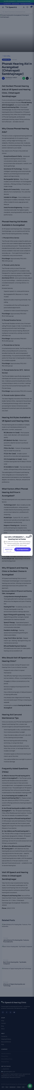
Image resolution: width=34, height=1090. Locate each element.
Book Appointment (22, 549)
